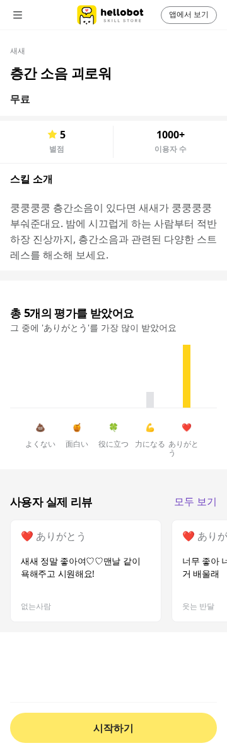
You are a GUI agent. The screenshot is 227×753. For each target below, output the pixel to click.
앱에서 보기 (189, 14)
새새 (17, 50)
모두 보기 (195, 502)
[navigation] (35, 15)
